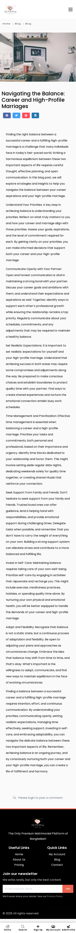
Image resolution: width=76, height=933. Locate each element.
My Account (53, 929)
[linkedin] (35, 115)
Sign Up (38, 929)
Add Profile (68, 929)
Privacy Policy (55, 896)
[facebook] (7, 115)
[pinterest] (26, 115)
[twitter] (16, 115)
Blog (18, 23)
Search (23, 929)
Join (67, 888)
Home (6, 23)
